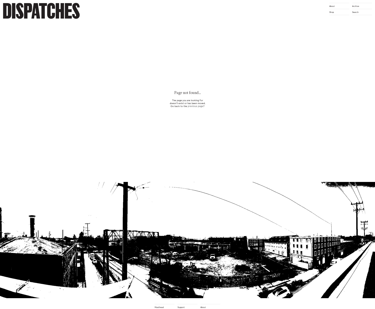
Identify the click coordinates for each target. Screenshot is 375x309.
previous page (195, 106)
